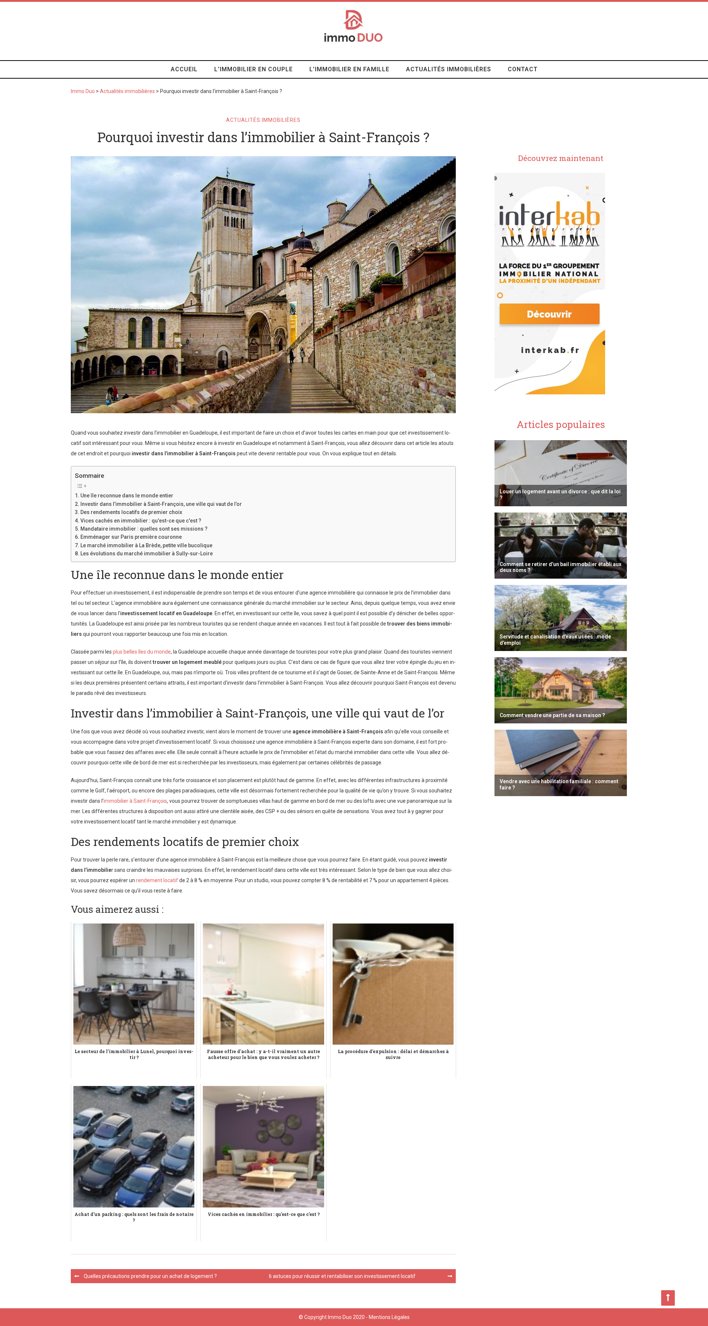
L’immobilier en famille (349, 69)
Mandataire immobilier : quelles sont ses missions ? (144, 529)
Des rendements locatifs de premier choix (131, 512)
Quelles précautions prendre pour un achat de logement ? (150, 1276)
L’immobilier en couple (253, 69)
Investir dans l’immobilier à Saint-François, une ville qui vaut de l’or (161, 504)
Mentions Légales (389, 1317)
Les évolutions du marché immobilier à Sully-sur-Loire (146, 553)
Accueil (184, 69)
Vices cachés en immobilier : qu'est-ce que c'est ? (140, 521)
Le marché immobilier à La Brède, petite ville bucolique (146, 545)
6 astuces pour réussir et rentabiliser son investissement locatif (342, 1276)
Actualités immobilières (448, 69)
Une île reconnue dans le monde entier (126, 495)
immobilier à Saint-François (135, 801)
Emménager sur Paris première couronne (131, 537)
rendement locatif (157, 880)
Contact (523, 69)
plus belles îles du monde (142, 652)
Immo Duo (83, 91)
